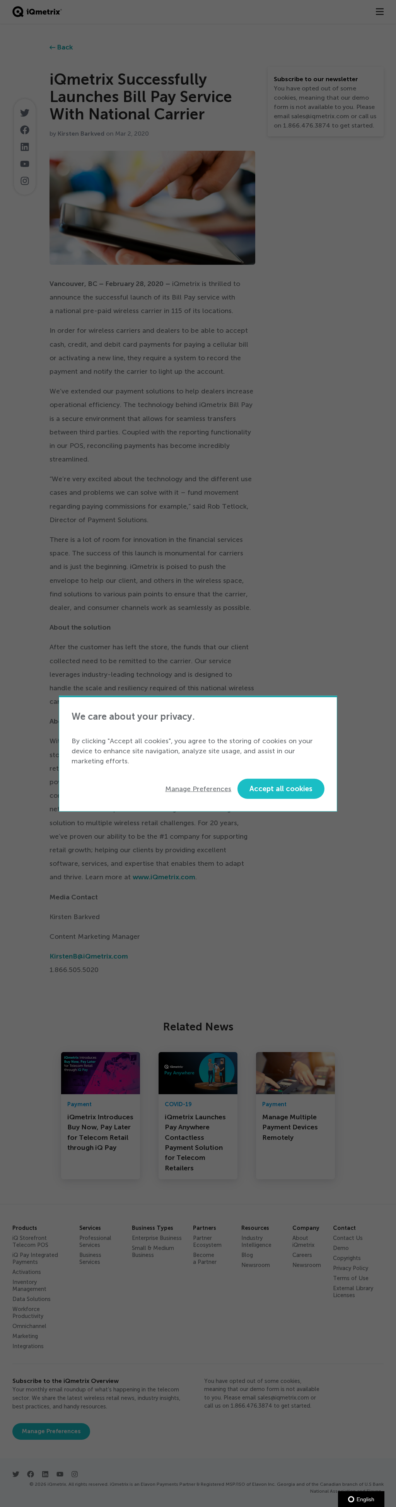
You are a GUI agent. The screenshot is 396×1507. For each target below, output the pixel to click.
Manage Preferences (198, 788)
